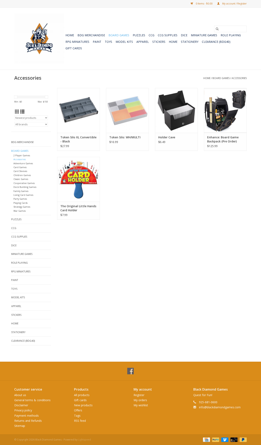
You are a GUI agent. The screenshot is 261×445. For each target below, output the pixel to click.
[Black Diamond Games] (39, 39)
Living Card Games (23, 194)
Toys (108, 42)
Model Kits (124, 42)
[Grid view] (17, 112)
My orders (140, 400)
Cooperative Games (24, 183)
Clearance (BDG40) (216, 42)
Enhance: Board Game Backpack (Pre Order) (223, 139)
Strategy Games (21, 206)
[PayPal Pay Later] (242, 439)
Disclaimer (21, 405)
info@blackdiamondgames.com (220, 407)
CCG (151, 35)
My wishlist (141, 405)
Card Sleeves (20, 171)
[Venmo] (224, 439)
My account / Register (234, 3)
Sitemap (19, 426)
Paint (97, 42)
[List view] (22, 112)
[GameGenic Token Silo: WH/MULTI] (127, 110)
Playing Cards (20, 202)
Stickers (158, 42)
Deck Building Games (24, 186)
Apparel (142, 42)
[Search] (217, 29)
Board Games (118, 35)
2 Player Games (21, 155)
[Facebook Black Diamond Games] (130, 371)
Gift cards (73, 48)
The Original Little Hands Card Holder (78, 208)
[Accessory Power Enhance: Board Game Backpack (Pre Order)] (225, 110)
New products (83, 405)
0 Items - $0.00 (204, 3)
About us (20, 395)
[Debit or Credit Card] (233, 439)
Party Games (20, 198)
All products (82, 395)
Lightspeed (84, 439)
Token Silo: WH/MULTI (124, 137)
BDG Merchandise (91, 35)
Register (139, 395)
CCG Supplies (167, 35)
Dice (184, 35)
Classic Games (20, 179)
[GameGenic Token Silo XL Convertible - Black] (78, 110)
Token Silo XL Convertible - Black (78, 139)
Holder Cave (166, 137)
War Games (19, 210)
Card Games (20, 167)
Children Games (22, 175)
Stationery (189, 42)
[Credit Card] (205, 439)
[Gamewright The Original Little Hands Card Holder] (78, 179)
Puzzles (139, 35)
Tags (77, 415)
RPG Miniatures (77, 42)
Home (69, 35)
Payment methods (26, 415)
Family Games (20, 191)
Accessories (239, 78)
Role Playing (231, 35)
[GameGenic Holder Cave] (176, 110)
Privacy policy (23, 410)
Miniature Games (204, 35)
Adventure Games (23, 163)
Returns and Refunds (28, 421)
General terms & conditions (32, 400)
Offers (78, 410)
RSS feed (80, 421)
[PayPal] (215, 439)
